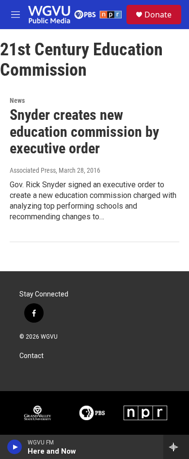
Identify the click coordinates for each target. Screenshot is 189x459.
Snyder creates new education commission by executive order (84, 131)
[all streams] (176, 447)
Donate (158, 14)
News (17, 100)
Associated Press (33, 170)
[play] (15, 447)
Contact (31, 356)
